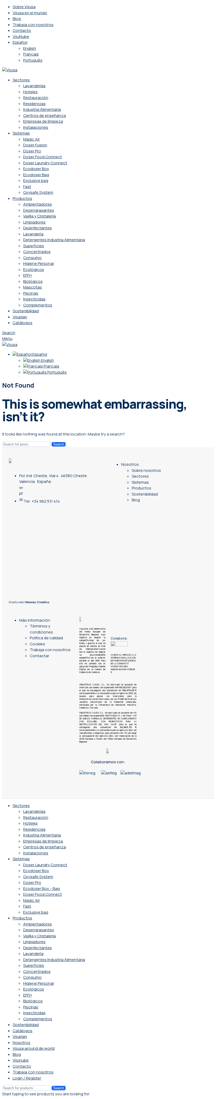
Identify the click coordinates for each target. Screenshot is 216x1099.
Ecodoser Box (36, 168)
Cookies (37, 644)
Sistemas (140, 482)
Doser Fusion (35, 145)
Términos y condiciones (41, 629)
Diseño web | (29, 602)
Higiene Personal (38, 263)
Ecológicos (33, 269)
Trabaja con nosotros (50, 649)
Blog (136, 500)
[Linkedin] (44, 517)
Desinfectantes (37, 228)
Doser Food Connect (42, 157)
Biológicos (33, 281)
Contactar (39, 656)
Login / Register (27, 1078)
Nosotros (130, 464)
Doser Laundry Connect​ (45, 163)
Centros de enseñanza (44, 115)
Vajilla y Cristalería (39, 216)
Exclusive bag (35, 180)
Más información (34, 620)
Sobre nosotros (146, 470)
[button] (81, 779)
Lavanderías (34, 85)
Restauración (35, 97)
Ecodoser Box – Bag (41, 888)
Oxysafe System (38, 192)
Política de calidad (46, 638)
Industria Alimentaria (42, 109)
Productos (141, 488)
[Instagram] (35, 517)
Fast (27, 186)
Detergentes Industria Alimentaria (54, 239)
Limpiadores (34, 222)
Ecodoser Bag (36, 174)
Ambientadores (37, 204)
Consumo (32, 257)
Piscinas (30, 293)
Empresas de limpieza (43, 121)
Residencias (34, 103)
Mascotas (32, 287)
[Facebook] (64, 517)
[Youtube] (54, 517)
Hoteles (30, 92)
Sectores (140, 476)
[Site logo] (9, 70)
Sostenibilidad (145, 494)
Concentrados (37, 251)
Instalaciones (35, 127)
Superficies (33, 246)
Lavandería (33, 234)
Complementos (37, 305)
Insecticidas (34, 299)
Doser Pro (32, 151)
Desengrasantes (38, 210)
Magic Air (31, 139)
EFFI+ (27, 275)
